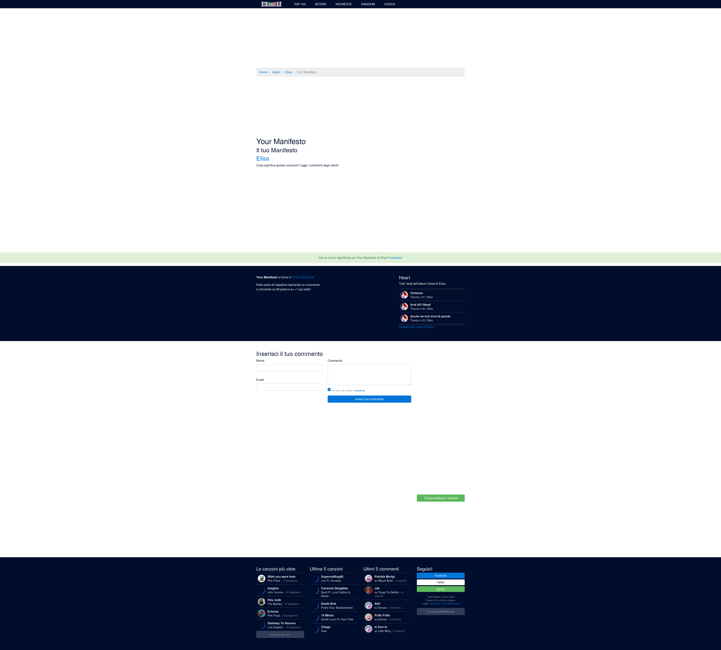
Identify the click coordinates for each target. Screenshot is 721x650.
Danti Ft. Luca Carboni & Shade (335, 592)
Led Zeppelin (284, 625)
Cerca (389, 4)
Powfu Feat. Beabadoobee (337, 605)
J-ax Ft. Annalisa (332, 578)
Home (263, 72)
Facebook (441, 575)
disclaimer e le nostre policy (444, 603)
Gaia (325, 629)
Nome (260, 360)
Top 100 (300, 4)
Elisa (288, 72)
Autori (320, 4)
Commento (335, 360)
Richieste (344, 4)
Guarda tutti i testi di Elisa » (417, 327)
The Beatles (283, 602)
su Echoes (388, 605)
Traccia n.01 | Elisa (421, 295)
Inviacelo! (396, 257)
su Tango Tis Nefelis (389, 592)
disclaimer (359, 390)
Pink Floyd (282, 578)
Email (260, 379)
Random (368, 4)
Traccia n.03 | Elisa (430, 318)
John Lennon (284, 590)
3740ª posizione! (303, 277)
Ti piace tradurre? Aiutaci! (441, 498)
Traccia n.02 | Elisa (421, 306)
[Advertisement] (360, 38)
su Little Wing (389, 629)
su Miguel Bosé (391, 578)
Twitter (441, 582)
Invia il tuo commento (369, 399)
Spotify (441, 589)
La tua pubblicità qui (440, 611)
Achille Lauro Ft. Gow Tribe (337, 617)
